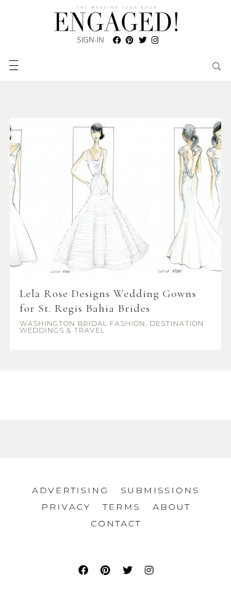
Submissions (160, 490)
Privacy (66, 506)
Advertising (70, 490)
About (171, 506)
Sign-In (90, 39)
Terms (121, 506)
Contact (116, 523)
